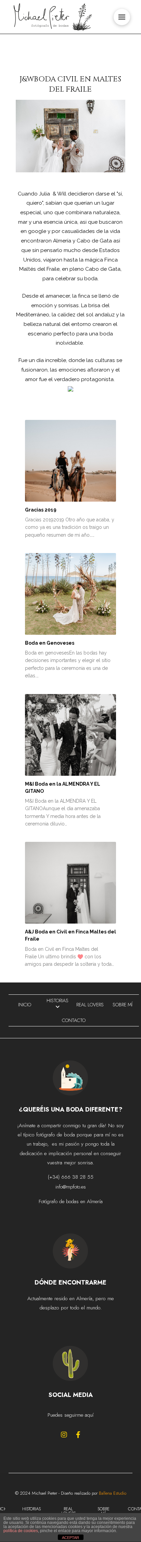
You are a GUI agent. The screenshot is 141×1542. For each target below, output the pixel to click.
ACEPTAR (70, 1538)
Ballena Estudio (112, 1493)
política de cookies (20, 1530)
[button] (122, 17)
